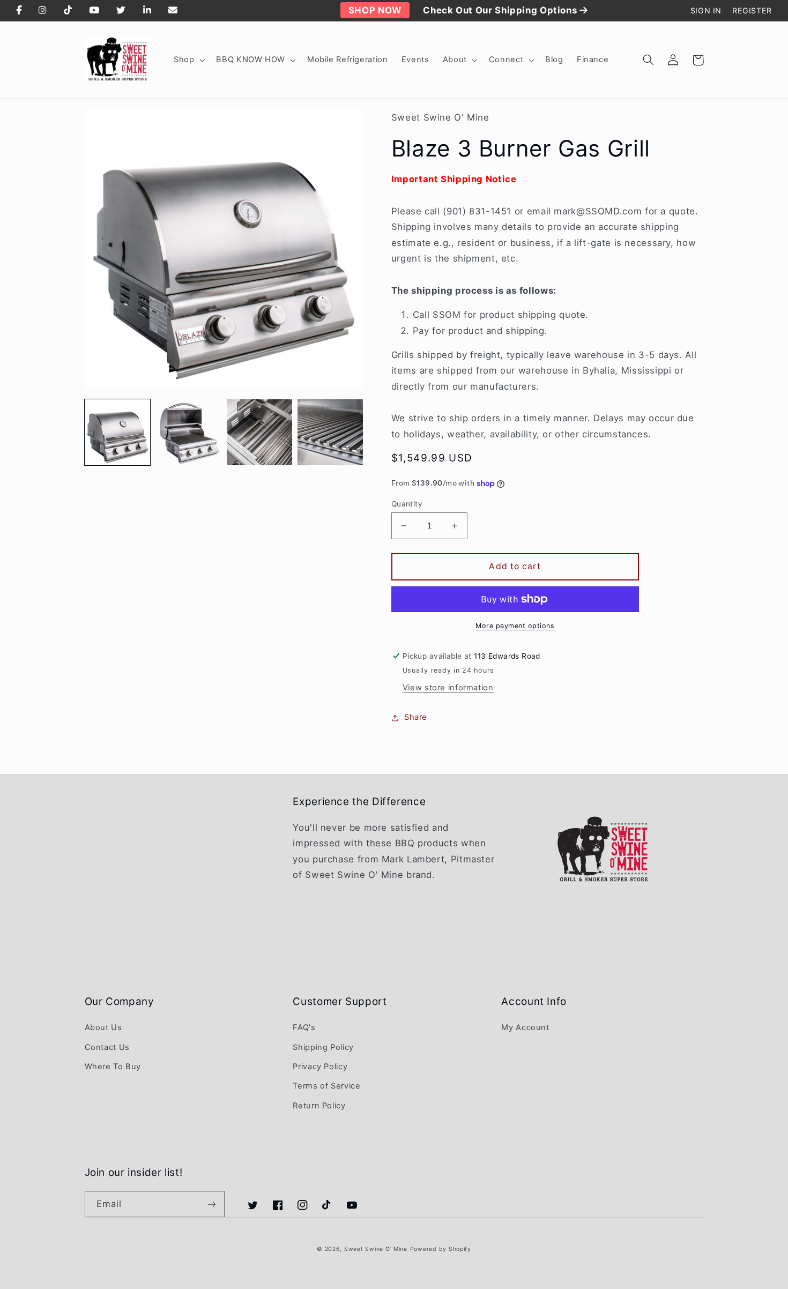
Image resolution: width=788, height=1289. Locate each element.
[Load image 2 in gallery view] (188, 432)
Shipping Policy (323, 1047)
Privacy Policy (320, 1066)
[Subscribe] (211, 1204)
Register (752, 10)
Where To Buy (113, 1066)
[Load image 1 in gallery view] (117, 432)
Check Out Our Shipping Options (501, 10)
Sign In (706, 10)
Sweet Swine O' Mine (375, 1249)
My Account (525, 1027)
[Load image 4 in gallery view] (330, 432)
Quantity (406, 504)
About (455, 59)
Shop (184, 59)
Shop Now (375, 10)
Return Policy (319, 1106)
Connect (506, 59)
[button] (188, 60)
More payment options (515, 626)
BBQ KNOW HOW (250, 59)
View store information (448, 687)
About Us (103, 1027)
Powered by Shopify (440, 1249)
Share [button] (415, 717)
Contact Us (107, 1047)
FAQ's (304, 1027)
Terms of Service (326, 1086)
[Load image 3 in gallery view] (259, 432)
